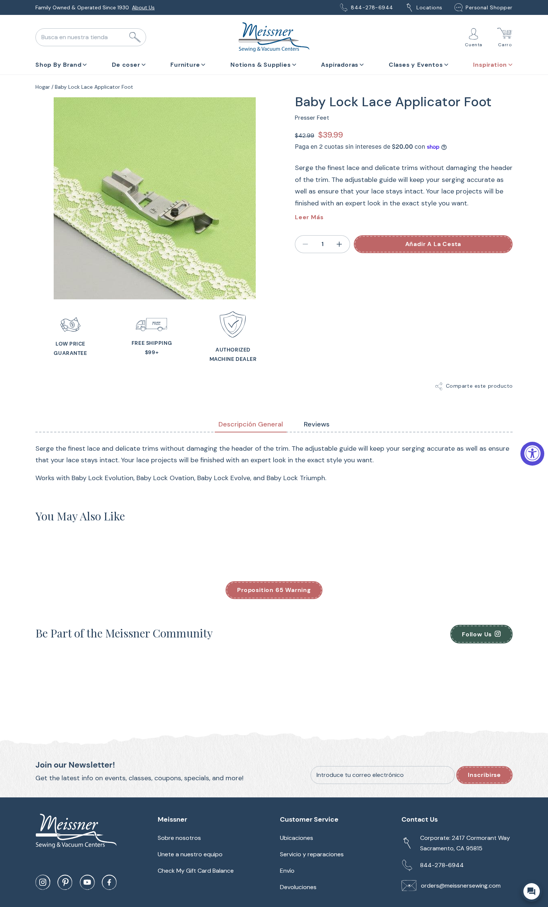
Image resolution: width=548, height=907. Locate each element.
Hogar (42, 87)
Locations (429, 7)
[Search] (135, 37)
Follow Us (477, 634)
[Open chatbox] (531, 891)
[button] (61, 63)
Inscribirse (484, 775)
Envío (287, 871)
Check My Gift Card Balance (196, 871)
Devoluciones (298, 887)
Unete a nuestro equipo (190, 854)
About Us (143, 7)
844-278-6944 (372, 7)
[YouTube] (87, 882)
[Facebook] (109, 882)
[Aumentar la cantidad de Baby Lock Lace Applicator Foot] (339, 244)
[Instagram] (42, 882)
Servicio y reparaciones (312, 854)
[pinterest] (64, 882)
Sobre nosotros (179, 838)
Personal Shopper (489, 7)
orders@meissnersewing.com (461, 885)
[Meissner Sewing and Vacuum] (274, 37)
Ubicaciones (296, 838)
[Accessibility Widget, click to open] (532, 454)
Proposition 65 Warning (274, 590)
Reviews (317, 424)
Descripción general (250, 424)
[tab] (251, 425)
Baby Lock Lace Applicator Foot (94, 87)
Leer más (309, 217)
